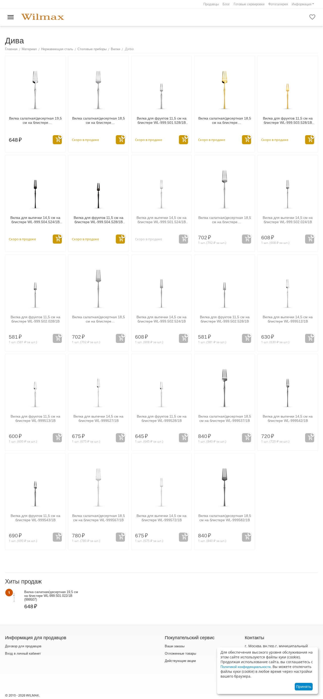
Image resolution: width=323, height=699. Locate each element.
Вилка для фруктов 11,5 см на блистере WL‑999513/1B (35, 418)
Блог (226, 4)
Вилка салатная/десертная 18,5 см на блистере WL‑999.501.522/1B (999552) (98, 120)
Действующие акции (180, 661)
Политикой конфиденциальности (246, 667)
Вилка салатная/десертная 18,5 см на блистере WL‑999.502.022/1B (224, 220)
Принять (303, 686)
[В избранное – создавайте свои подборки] (312, 17)
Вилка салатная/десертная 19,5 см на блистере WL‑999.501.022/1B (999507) (35, 120)
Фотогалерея (278, 4)
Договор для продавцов (23, 646)
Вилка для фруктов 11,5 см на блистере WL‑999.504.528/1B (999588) (98, 220)
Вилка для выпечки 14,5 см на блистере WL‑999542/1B (288, 418)
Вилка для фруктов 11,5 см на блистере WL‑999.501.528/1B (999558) (161, 120)
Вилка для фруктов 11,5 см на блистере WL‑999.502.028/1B (35, 319)
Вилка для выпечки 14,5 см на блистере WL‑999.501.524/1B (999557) (161, 220)
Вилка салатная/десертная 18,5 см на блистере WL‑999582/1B (224, 518)
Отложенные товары (180, 653)
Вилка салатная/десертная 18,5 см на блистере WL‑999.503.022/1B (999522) (224, 120)
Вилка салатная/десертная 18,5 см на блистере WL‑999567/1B (98, 518)
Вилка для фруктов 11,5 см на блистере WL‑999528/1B (161, 418)
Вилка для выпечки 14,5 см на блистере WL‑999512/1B (288, 319)
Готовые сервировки (249, 4)
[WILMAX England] (42, 17)
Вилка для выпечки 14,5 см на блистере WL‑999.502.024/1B (288, 220)
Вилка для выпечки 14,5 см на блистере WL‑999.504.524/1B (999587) (35, 220)
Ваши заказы (174, 646)
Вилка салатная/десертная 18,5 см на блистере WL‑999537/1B (224, 418)
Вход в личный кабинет (23, 653)
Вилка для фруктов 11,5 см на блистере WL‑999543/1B (35, 518)
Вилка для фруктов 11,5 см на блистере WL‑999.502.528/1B (225, 319)
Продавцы (211, 4)
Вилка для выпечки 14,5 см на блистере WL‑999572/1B (161, 518)
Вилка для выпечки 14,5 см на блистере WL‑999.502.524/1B (161, 319)
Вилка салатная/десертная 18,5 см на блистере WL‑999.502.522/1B (98, 319)
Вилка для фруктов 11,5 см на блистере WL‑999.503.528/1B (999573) (288, 120)
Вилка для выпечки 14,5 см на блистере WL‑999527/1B (98, 418)
